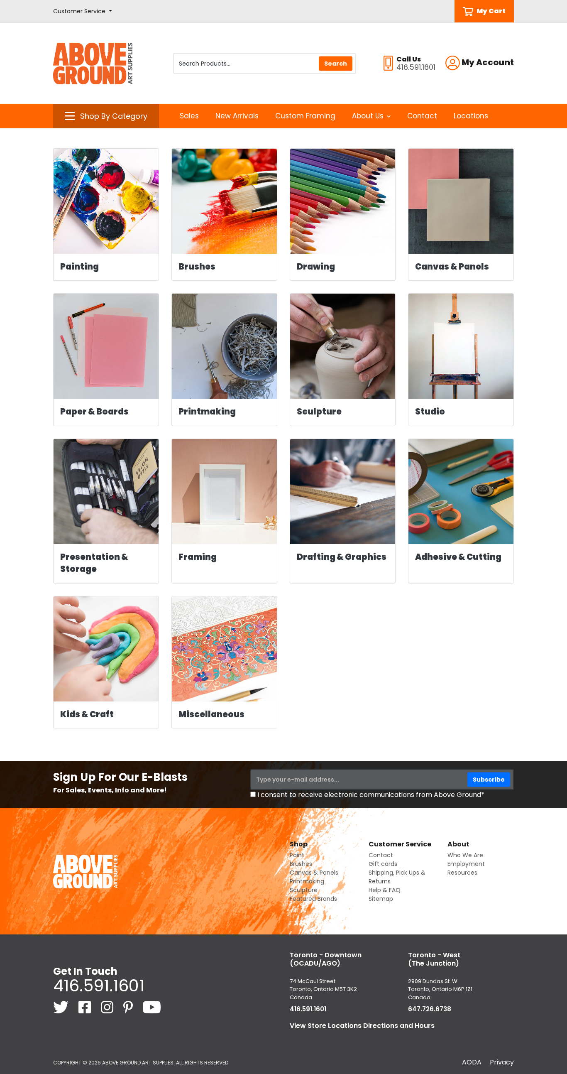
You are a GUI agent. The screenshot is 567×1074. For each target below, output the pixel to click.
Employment (466, 864)
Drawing (316, 266)
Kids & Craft (87, 714)
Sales (189, 116)
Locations (471, 116)
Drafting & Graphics (341, 557)
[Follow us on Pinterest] (128, 1007)
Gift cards (383, 864)
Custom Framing (305, 116)
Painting (79, 266)
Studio (430, 411)
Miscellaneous (211, 714)
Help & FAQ (385, 890)
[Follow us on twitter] (61, 1007)
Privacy (502, 1062)
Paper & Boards (94, 411)
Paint (297, 855)
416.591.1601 (98, 985)
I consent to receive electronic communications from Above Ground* (370, 794)
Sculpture (319, 411)
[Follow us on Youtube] (152, 1007)
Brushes (196, 266)
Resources (462, 872)
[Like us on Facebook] (85, 1007)
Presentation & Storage (94, 563)
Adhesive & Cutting (458, 557)
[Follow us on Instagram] (108, 1007)
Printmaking (207, 411)
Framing (197, 557)
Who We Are (465, 855)
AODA (471, 1062)
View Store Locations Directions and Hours (362, 1025)
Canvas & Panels (452, 266)
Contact (422, 116)
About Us (368, 116)
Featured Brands (313, 899)
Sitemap (381, 899)
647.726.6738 (429, 1009)
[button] (82, 11)
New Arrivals (237, 116)
